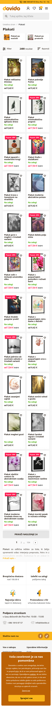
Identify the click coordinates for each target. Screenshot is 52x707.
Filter (9, 48)
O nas (29, 651)
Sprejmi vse (26, 698)
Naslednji (35, 543)
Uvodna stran (9, 24)
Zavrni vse (26, 690)
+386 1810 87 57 (15, 622)
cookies (33, 674)
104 (28, 542)
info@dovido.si (42, 622)
